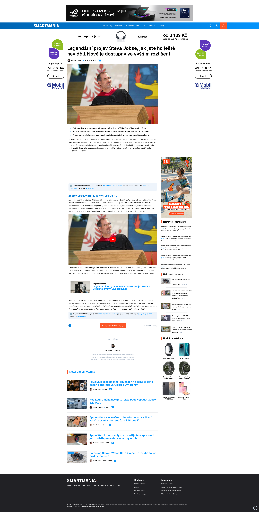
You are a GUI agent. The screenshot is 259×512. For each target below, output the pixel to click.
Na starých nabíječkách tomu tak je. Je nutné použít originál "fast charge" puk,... (176, 248)
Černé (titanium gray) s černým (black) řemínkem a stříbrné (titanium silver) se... (173, 258)
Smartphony (107, 26)
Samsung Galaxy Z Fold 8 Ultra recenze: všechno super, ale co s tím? (181, 307)
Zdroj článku (146, 326)
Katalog (161, 26)
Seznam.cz (89, 188)
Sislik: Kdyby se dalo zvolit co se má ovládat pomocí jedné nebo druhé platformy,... (174, 267)
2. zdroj (154, 326)
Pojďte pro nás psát (140, 494)
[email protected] (99, 506)
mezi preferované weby (112, 185)
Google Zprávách (145, 314)
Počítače (118, 26)
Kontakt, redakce (139, 484)
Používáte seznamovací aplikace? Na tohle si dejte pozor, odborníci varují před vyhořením (121, 383)
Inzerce (136, 487)
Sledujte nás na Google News (171, 490)
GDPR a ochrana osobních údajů (171, 487)
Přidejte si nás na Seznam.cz (170, 494)
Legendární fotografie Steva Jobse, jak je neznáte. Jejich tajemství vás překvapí (122, 287)
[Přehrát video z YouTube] (112, 239)
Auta (143, 26)
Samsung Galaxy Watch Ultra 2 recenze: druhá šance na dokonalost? (123, 454)
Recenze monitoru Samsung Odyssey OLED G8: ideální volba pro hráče (182, 329)
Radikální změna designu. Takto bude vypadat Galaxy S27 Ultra (123, 401)
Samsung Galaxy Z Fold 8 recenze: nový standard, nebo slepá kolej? (181, 318)
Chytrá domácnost (132, 26)
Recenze (152, 26)
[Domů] (47, 25)
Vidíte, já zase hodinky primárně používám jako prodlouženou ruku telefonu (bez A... (176, 239)
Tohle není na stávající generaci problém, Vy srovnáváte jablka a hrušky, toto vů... (175, 229)
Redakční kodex (139, 490)
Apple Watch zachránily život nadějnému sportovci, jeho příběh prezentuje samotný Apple (122, 437)
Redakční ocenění (167, 484)
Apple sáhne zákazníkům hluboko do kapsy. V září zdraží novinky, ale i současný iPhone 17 (121, 419)
